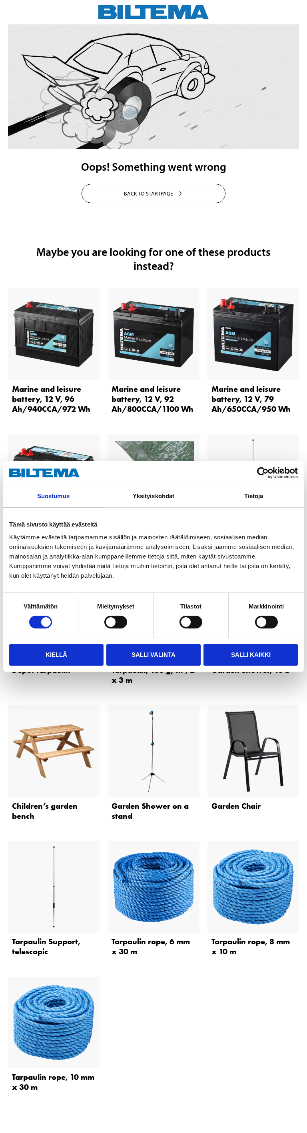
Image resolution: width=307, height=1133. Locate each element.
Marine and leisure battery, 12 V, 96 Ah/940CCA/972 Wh (51, 399)
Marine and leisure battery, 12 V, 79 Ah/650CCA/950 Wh (251, 399)
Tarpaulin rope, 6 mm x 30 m (151, 946)
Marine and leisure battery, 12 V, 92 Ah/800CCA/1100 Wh (152, 399)
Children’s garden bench (45, 811)
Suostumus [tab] (53, 496)
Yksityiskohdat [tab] (153, 496)
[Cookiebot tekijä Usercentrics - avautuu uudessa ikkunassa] (263, 473)
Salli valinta (153, 654)
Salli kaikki (251, 654)
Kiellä (56, 654)
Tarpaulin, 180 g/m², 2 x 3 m (153, 675)
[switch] (115, 622)
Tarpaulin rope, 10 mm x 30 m (53, 1082)
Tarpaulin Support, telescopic (46, 946)
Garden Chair (236, 806)
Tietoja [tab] (253, 496)
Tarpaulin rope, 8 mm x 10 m (250, 946)
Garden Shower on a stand (150, 811)
